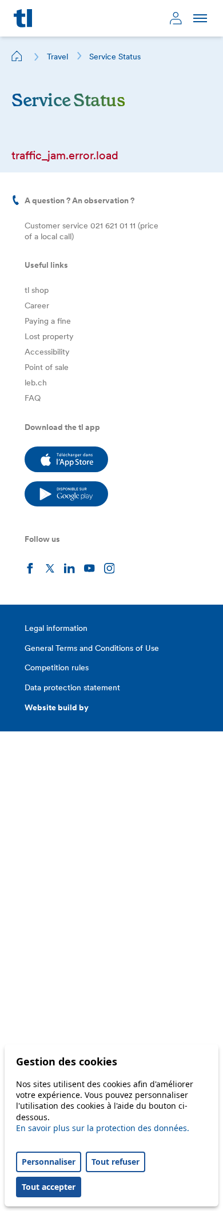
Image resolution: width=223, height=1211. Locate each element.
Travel (57, 56)
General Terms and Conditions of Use (92, 648)
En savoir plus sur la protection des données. (102, 1128)
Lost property (49, 336)
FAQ (33, 398)
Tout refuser (115, 1161)
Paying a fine (48, 320)
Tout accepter (48, 1186)
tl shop (37, 290)
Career (37, 305)
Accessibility (47, 351)
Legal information (56, 628)
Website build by (57, 707)
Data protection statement (72, 687)
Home (17, 56)
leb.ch (36, 382)
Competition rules (57, 667)
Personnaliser (48, 1161)
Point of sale (47, 367)
